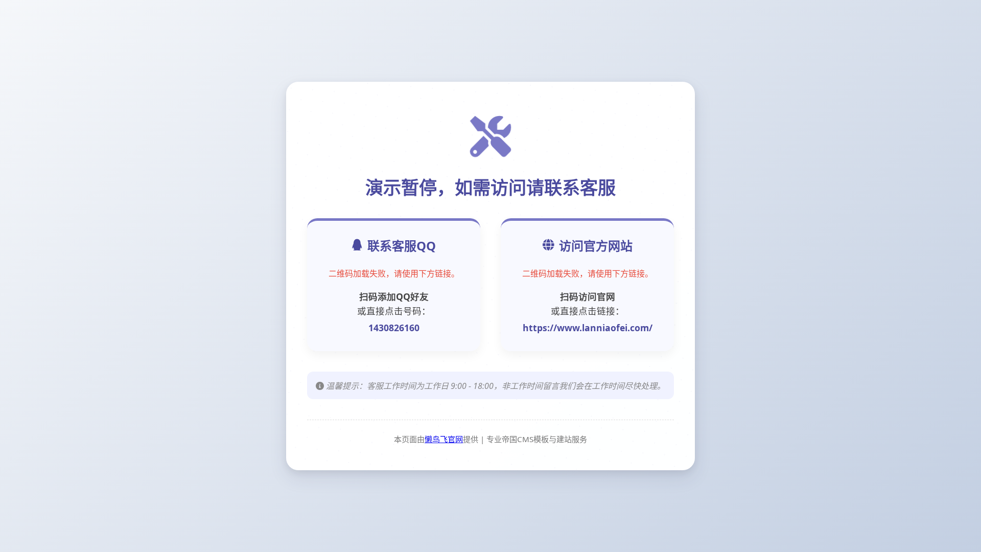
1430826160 (393, 327)
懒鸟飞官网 (444, 439)
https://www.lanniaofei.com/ (587, 327)
